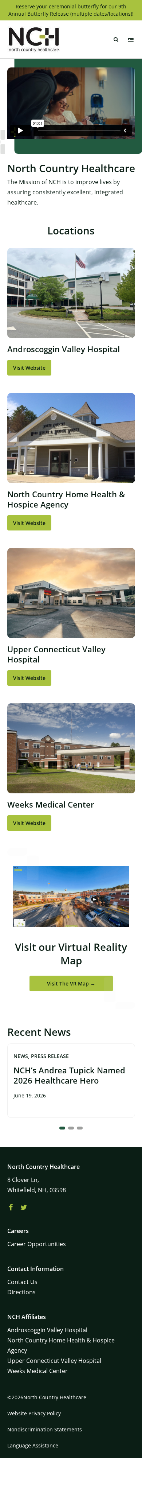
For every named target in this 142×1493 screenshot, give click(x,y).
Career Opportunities (36, 1244)
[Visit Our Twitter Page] (24, 1207)
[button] (62, 1128)
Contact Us (22, 1282)
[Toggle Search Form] (116, 39)
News (20, 1056)
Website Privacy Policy (34, 1413)
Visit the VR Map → (71, 983)
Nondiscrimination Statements (44, 1429)
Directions (21, 1292)
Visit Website (29, 367)
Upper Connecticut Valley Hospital (54, 1361)
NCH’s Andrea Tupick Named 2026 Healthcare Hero (69, 1075)
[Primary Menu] (130, 39)
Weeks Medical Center (37, 1371)
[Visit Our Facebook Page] (11, 1207)
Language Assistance (32, 1445)
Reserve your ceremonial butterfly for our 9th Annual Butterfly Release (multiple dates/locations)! (71, 10)
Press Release (50, 1056)
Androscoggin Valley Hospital (47, 1330)
